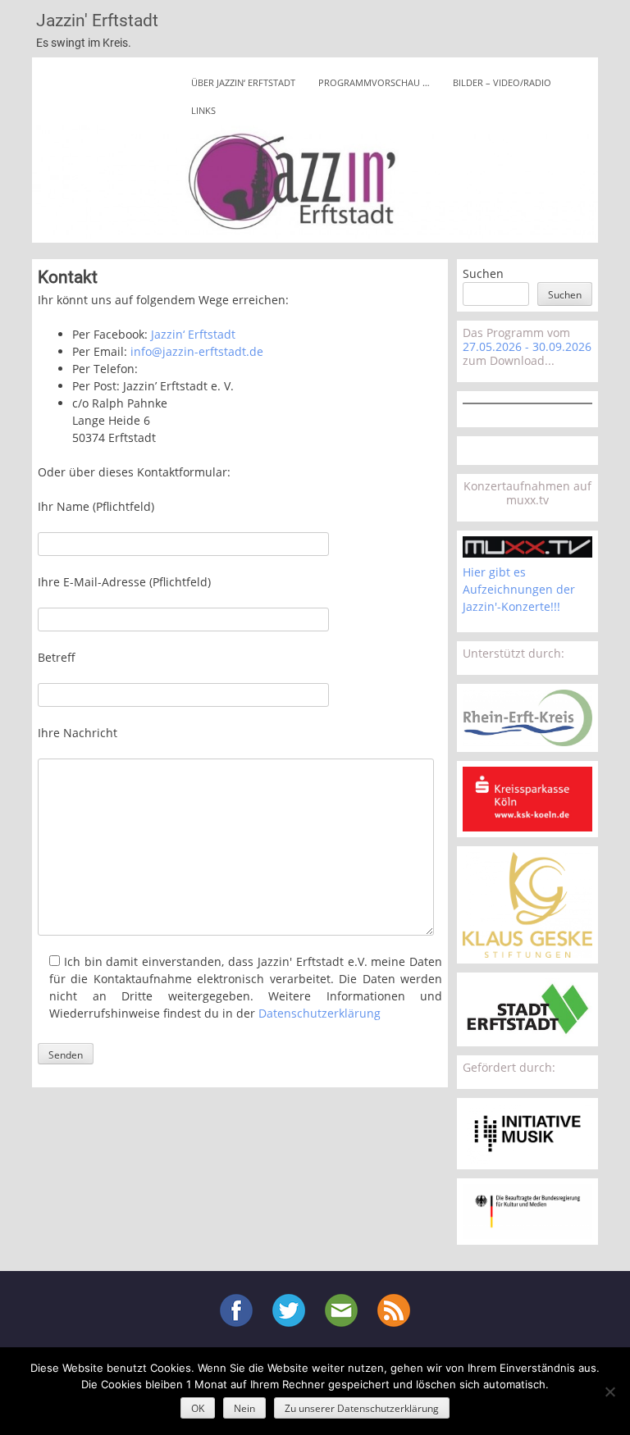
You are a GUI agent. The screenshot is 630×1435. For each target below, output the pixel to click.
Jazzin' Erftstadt (97, 20)
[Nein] (609, 1391)
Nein (244, 1408)
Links (203, 110)
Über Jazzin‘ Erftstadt (243, 82)
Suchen (483, 273)
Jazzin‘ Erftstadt (193, 334)
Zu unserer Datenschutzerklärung (362, 1408)
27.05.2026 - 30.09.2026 (527, 346)
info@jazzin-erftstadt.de (196, 351)
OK (197, 1408)
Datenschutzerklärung (319, 1013)
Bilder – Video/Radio (502, 82)
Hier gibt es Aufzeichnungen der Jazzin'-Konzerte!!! (519, 589)
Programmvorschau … (374, 82)
